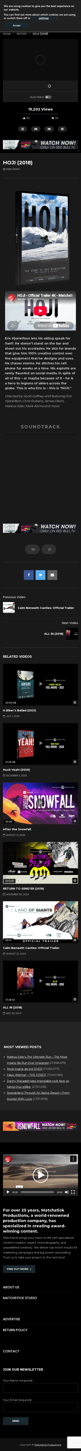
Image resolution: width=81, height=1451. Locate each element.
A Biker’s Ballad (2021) (19, 710)
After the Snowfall (17, 829)
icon (40, 683)
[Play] (8, 1192)
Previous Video (14, 597)
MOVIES (22, 34)
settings (44, 18)
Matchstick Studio (20, 1298)
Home (7, 34)
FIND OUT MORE (18, 1269)
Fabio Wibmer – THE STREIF (26, 1075)
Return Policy (15, 1330)
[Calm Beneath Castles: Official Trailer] (9, 608)
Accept (16, 25)
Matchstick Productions (47, 1444)
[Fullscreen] (73, 1192)
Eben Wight (13, 169)
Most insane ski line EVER (24, 1069)
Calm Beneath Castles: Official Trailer (46, 608)
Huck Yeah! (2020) (16, 770)
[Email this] (52, 575)
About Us (11, 1287)
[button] (40, 1175)
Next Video (70, 623)
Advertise (11, 1319)
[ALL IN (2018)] (72, 634)
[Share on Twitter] (40, 575)
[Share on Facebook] (29, 575)
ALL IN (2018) (53, 634)
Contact (11, 1351)
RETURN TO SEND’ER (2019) (23, 888)
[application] (40, 1175)
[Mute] (67, 1192)
